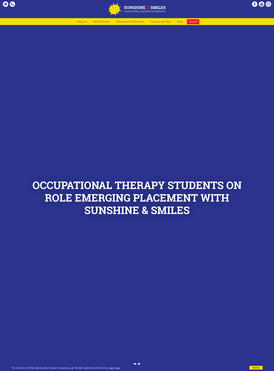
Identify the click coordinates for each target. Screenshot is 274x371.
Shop (180, 21)
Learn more (114, 367)
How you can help (160, 21)
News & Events (101, 21)
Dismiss (256, 367)
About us (82, 21)
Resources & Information (130, 21)
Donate (193, 21)
